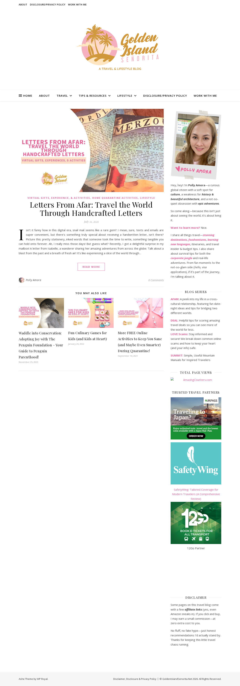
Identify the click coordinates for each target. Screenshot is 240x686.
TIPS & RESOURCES (92, 95)
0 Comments (156, 280)
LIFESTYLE (124, 95)
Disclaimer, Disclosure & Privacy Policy (134, 679)
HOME (27, 95)
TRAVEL (62, 95)
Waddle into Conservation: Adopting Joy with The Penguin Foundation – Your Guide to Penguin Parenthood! (41, 345)
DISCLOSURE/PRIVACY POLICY (47, 4)
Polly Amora (33, 280)
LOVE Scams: (179, 334)
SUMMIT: (177, 355)
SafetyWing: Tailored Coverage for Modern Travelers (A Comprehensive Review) (196, 494)
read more (91, 266)
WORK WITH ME (77, 4)
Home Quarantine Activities (115, 198)
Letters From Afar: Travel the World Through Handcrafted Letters (91, 209)
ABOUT (23, 4)
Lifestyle (147, 198)
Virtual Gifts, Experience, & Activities (59, 198)
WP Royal (42, 679)
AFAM (174, 299)
